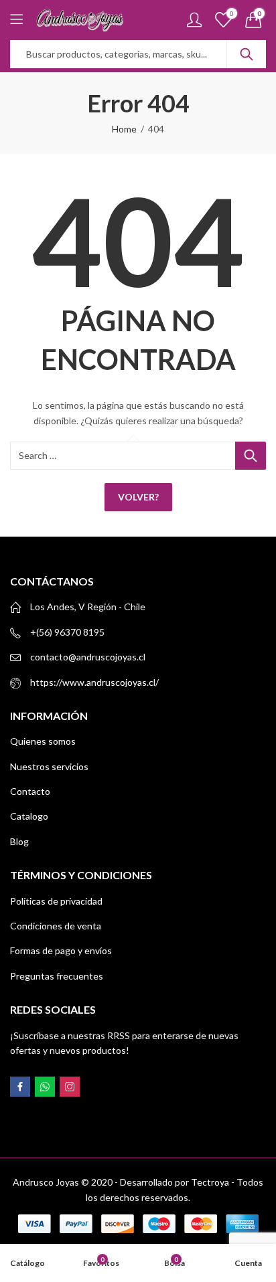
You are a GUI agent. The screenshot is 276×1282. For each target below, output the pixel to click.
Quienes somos (43, 741)
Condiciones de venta (55, 925)
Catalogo (29, 816)
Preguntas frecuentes (56, 976)
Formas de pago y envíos (61, 950)
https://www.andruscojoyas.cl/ (94, 682)
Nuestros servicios (49, 766)
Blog (19, 841)
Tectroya (210, 1182)
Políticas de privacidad (56, 901)
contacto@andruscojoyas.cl (87, 656)
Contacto (30, 791)
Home (124, 128)
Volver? (138, 496)
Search (246, 54)
